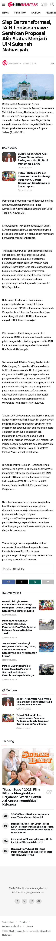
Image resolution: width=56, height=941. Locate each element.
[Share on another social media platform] (48, 582)
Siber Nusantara (15, 931)
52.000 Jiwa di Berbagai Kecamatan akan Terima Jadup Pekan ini (30, 816)
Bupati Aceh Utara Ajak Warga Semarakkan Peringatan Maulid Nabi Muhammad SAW (34, 701)
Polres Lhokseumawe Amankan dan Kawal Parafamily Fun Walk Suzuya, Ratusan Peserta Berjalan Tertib (19, 627)
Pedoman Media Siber (11, 926)
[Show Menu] (3, 4)
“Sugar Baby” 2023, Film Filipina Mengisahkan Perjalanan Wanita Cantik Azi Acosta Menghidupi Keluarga (21, 797)
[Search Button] (52, 4)
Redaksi (14, 63)
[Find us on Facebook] (17, 901)
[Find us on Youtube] (39, 901)
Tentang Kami (8, 922)
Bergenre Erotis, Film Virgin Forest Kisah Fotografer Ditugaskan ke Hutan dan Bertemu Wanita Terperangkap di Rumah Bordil (32, 828)
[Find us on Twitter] (24, 901)
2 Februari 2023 (29, 63)
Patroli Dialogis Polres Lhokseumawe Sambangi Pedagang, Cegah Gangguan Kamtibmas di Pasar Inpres (34, 180)
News (5, 12)
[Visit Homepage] (23, 4)
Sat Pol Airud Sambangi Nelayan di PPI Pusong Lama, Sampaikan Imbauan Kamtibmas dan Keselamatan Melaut (19, 649)
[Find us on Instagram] (31, 901)
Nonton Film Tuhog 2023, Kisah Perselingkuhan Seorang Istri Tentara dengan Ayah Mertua (31, 852)
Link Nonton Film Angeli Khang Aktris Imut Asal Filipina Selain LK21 (31, 841)
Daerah (35, 12)
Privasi (30, 926)
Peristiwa (20, 12)
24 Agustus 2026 (25, 167)
